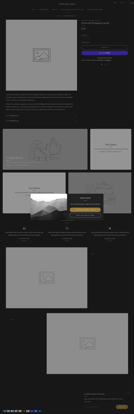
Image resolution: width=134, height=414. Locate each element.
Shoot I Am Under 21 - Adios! (85, 215)
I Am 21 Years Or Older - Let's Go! (85, 209)
